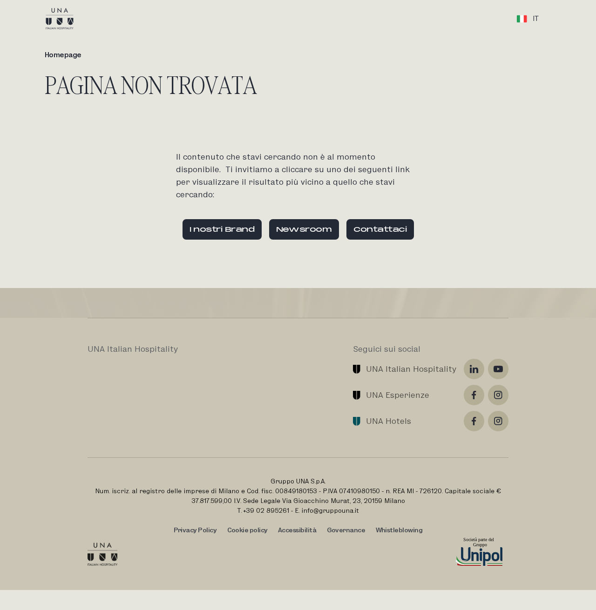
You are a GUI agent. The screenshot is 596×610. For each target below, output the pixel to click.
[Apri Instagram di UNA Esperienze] (498, 395)
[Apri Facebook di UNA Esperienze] (474, 395)
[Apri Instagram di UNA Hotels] (498, 421)
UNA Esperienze (397, 394)
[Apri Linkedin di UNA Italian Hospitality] (474, 369)
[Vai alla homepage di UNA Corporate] (102, 554)
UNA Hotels (388, 420)
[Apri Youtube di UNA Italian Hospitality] (498, 369)
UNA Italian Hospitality (411, 368)
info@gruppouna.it (330, 510)
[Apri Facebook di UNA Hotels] (474, 421)
